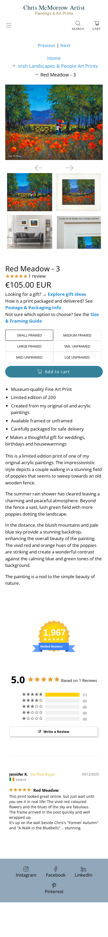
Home (54, 58)
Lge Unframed (77, 357)
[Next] (69, 168)
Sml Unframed (77, 346)
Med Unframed (29, 357)
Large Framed (29, 346)
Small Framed (29, 335)
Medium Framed (77, 335)
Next (65, 45)
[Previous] (38, 168)
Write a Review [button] (56, 731)
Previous (46, 45)
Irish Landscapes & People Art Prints (58, 66)
